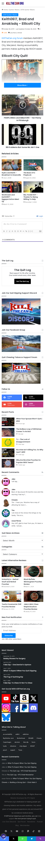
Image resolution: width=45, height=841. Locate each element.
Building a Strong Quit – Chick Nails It (23, 782)
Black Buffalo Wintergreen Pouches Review (33, 581)
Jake (13, 479)
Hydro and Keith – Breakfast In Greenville (11, 174)
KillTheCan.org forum (12, 38)
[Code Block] (23, 231)
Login (40, 216)
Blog (17, 825)
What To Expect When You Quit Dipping (22, 763)
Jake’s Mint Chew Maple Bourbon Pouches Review (31, 606)
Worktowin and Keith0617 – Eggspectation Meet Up (10, 198)
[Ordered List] (15, 231)
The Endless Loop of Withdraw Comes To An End (28, 430)
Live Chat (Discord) (9, 822)
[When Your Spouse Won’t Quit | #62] (8, 422)
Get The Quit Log (22, 281)
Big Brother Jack (8, 738)
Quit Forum (22, 822)
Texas (20, 750)
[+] (31, 231)
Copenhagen (7, 742)
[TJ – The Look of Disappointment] (8, 442)
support (12, 750)
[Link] (26, 231)
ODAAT (32, 746)
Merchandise (25, 825)
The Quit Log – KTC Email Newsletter (23, 771)
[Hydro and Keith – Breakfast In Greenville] (12, 165)
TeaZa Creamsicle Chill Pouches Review (11, 605)
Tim (13, 510)
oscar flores (16, 521)
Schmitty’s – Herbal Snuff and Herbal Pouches (10, 581)
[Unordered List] (17, 231)
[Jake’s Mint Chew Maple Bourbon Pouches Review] (33, 596)
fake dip (25, 742)
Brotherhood (21, 738)
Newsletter (31, 822)
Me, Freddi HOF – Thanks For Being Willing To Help (30, 197)
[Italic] (6, 231)
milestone (13, 746)
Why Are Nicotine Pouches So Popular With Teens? (28, 461)
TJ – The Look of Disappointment (23, 440)
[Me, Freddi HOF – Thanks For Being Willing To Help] (33, 187)
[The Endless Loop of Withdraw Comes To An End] (8, 432)
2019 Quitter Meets (28, 10)
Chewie (15, 500)
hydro (5, 746)
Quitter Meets (14, 10)
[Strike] (12, 231)
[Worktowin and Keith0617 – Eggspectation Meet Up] (12, 187)
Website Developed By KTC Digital (22, 798)
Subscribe (9, 635)
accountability (7, 734)
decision (17, 742)
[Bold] (4, 231)
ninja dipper (23, 746)
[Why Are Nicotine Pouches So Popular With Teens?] (8, 463)
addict (17, 734)
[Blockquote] (20, 231)
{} (29, 231)
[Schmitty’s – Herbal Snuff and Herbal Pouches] (11, 571)
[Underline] (9, 231)
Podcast (40, 822)
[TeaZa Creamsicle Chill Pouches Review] (11, 596)
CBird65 (30, 738)
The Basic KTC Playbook (29, 174)
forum (33, 742)
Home (5, 10)
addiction (26, 734)
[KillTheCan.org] (15, 3)
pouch (5, 750)
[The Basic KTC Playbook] (33, 165)
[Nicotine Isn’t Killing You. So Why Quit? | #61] (8, 453)
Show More (22, 85)
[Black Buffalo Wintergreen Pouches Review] (33, 571)
